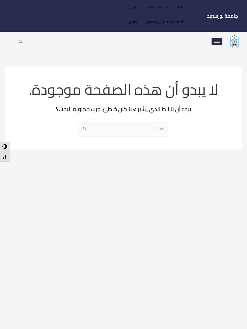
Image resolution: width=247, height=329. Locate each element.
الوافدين (132, 7)
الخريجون (133, 22)
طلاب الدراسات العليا (156, 7)
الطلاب (179, 7)
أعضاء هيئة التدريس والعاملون (164, 22)
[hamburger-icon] (217, 41)
